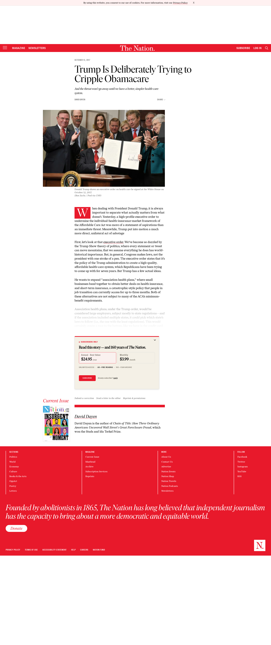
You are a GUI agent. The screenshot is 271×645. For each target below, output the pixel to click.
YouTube (241, 471)
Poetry (12, 486)
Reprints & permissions (134, 398)
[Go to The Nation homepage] (137, 48)
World (12, 461)
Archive (89, 466)
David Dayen (80, 99)
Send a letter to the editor (108, 398)
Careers (84, 550)
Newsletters (37, 48)
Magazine (18, 48)
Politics (13, 456)
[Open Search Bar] (266, 48)
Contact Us (167, 461)
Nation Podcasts (169, 486)
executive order (113, 242)
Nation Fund (99, 550)
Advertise (166, 466)
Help (73, 550)
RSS (239, 476)
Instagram (242, 466)
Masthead (90, 461)
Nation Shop (167, 476)
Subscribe (243, 48)
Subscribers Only (89, 342)
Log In (257, 48)
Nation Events (168, 471)
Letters (13, 491)
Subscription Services (96, 471)
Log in (115, 378)
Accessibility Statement (54, 550)
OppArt (13, 481)
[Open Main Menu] (5, 47)
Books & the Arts (17, 476)
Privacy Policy (180, 2)
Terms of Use (31, 550)
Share (160, 99)
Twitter (241, 461)
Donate (16, 528)
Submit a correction (84, 398)
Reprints (89, 476)
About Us (166, 456)
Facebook (242, 456)
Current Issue (92, 456)
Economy (14, 466)
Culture (13, 471)
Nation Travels (168, 481)
